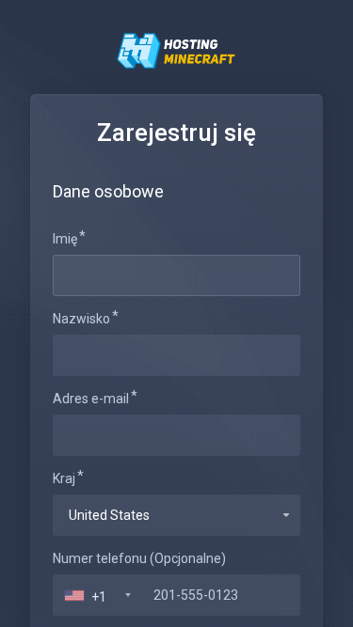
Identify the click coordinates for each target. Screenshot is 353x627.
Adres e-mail (91, 398)
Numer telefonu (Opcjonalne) (139, 558)
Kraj (64, 478)
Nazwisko (81, 318)
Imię (65, 238)
